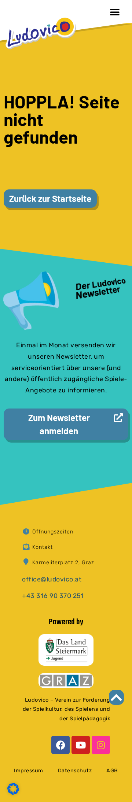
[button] (114, 11)
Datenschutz (75, 771)
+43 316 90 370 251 (53, 595)
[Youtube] (81, 745)
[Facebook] (60, 745)
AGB (112, 771)
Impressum (28, 771)
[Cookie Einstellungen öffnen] (13, 792)
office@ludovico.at (51, 579)
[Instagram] (101, 745)
